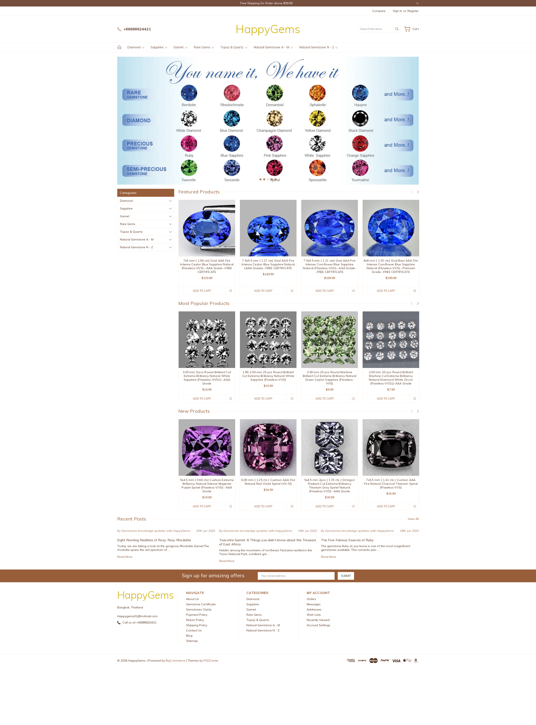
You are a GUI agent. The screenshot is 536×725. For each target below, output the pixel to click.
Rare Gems (202, 47)
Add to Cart (202, 290)
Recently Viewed (318, 620)
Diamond (134, 47)
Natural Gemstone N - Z (317, 47)
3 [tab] (268, 179)
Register (413, 11)
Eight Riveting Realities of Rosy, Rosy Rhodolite (154, 540)
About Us (192, 599)
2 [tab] (264, 179)
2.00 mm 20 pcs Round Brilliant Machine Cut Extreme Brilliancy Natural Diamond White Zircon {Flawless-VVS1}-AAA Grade (391, 377)
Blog (189, 636)
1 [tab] (260, 179)
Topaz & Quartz (232, 47)
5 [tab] (275, 179)
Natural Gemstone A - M (272, 47)
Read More (124, 557)
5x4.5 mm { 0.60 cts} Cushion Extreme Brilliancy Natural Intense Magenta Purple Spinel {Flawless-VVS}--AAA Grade (207, 485)
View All (413, 519)
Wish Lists (314, 615)
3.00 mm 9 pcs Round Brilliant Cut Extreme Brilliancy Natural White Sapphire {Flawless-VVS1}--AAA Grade (207, 377)
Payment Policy (196, 615)
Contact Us (194, 630)
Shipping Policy (196, 625)
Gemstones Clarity (198, 609)
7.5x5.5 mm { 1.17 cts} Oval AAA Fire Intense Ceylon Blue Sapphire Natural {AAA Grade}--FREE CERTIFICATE (268, 264)
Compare (378, 11)
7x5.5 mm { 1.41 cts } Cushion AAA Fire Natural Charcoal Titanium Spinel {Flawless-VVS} (391, 483)
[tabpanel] (268, 121)
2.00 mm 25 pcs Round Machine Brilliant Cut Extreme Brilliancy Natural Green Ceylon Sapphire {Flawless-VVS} (330, 377)
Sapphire (157, 47)
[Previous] (125, 120)
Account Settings (318, 625)
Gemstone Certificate (201, 604)
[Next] (410, 120)
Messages (314, 604)
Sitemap (192, 641)
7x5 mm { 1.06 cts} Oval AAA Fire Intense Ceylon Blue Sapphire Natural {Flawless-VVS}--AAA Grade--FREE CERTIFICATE (206, 266)
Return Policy (195, 620)
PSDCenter (211, 660)
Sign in (397, 11)
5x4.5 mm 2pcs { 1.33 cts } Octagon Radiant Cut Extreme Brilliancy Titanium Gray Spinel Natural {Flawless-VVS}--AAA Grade (329, 485)
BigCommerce (175, 660)
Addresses (314, 609)
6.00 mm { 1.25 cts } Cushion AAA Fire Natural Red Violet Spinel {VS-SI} (268, 482)
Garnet (179, 47)
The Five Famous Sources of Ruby (347, 540)
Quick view (207, 239)
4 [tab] (272, 179)
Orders (311, 599)
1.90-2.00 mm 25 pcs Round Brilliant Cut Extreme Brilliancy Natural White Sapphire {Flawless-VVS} (268, 376)
